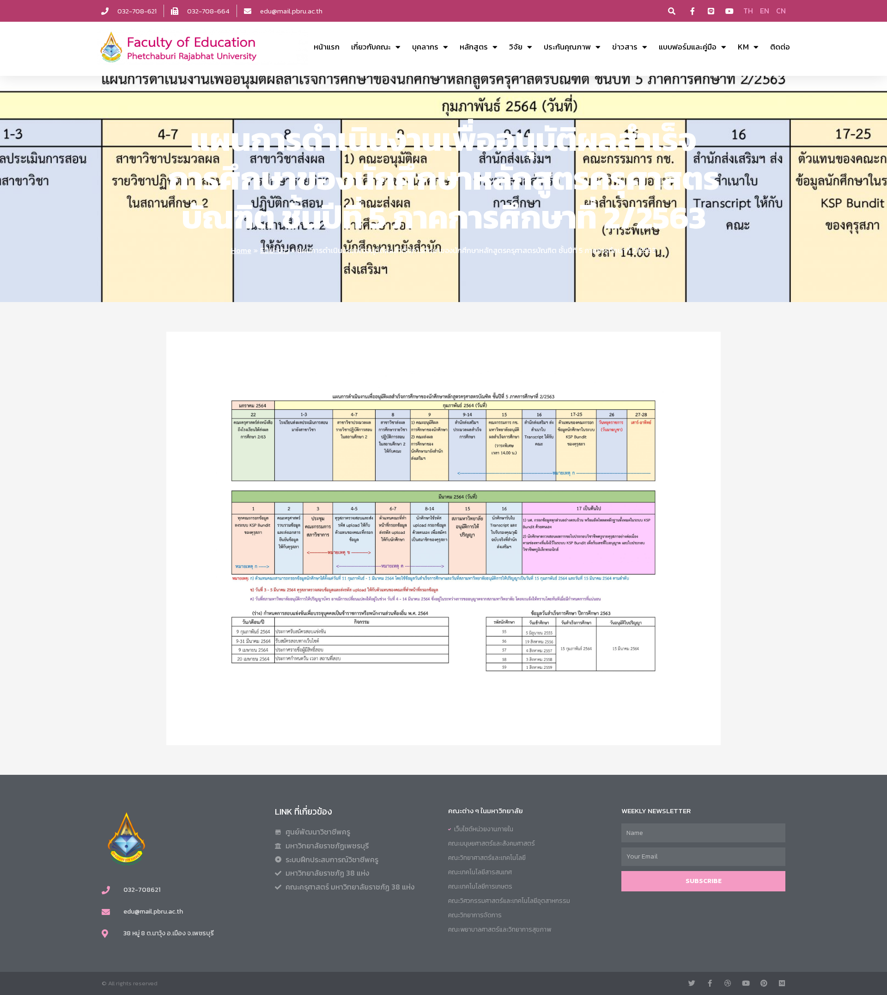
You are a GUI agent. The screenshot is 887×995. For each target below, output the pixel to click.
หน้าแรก (327, 47)
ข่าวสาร (625, 47)
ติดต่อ (780, 47)
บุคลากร (425, 47)
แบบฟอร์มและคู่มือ (688, 47)
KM (743, 47)
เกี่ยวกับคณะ (371, 47)
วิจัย (515, 47)
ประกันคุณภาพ (567, 47)
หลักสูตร (474, 47)
